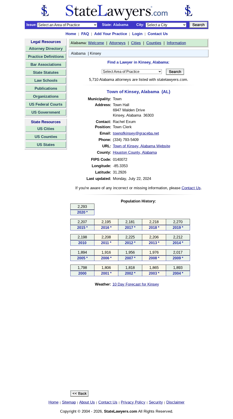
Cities (136, 43)
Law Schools (45, 80)
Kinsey (95, 53)
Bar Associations (45, 64)
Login (137, 33)
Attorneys (117, 43)
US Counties (46, 136)
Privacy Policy (133, 402)
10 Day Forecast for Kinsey (135, 284)
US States (46, 144)
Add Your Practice (110, 33)
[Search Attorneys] (198, 25)
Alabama (78, 53)
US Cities (45, 128)
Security (156, 402)
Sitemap (69, 402)
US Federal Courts (45, 104)
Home (71, 33)
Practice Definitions (46, 56)
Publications (46, 88)
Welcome (96, 43)
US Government (45, 112)
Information (176, 43)
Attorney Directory (46, 48)
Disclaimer (175, 402)
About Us (87, 402)
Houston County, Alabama (135, 152)
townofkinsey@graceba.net (136, 133)
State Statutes (45, 72)
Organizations (45, 96)
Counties (153, 43)
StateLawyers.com (120, 411)
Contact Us (158, 33)
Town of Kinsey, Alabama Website (141, 146)
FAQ (85, 33)
